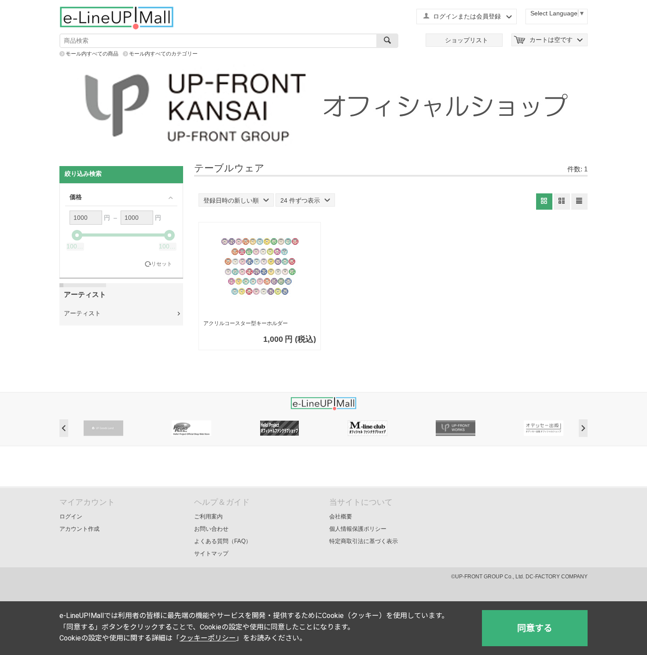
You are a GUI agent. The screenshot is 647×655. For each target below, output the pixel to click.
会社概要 (340, 516)
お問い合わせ (211, 528)
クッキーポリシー (208, 638)
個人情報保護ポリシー (357, 528)
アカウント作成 (79, 528)
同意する (534, 628)
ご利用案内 (208, 516)
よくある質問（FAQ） (222, 541)
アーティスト (82, 313)
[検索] (387, 40)
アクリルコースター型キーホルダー (245, 323)
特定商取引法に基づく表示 (363, 541)
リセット (161, 264)
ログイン (70, 516)
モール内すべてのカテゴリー (163, 54)
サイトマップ (211, 553)
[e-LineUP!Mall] (116, 17)
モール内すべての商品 (92, 54)
